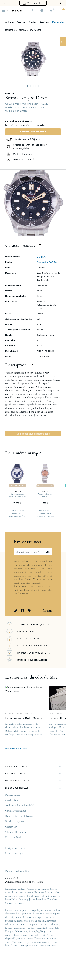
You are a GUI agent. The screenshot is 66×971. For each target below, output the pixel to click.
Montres (10, 30)
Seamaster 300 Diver (26, 98)
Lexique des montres (15, 848)
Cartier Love (11, 826)
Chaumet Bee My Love (17, 832)
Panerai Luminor (14, 794)
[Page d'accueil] (14, 11)
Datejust (9, 931)
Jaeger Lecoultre (37, 899)
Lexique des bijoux (14, 853)
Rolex (14, 899)
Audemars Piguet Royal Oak (20, 805)
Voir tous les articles (16, 749)
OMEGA (9, 93)
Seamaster (36, 30)
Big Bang (40, 931)
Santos (31, 931)
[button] (27, 86)
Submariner (21, 931)
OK (48, 551)
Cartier (17, 902)
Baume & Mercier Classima (19, 816)
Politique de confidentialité (27, 589)
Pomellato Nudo (13, 837)
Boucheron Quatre (14, 821)
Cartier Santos (12, 800)
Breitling (23, 899)
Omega (22, 30)
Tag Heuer (52, 899)
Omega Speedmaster (15, 810)
